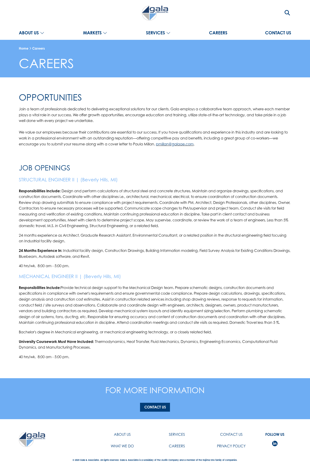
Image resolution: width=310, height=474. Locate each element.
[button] (287, 13)
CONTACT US (278, 33)
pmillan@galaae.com (175, 144)
